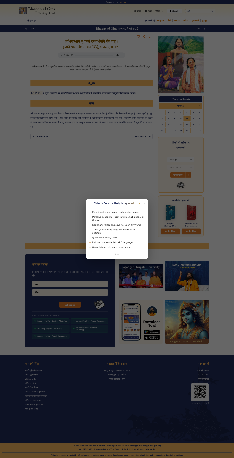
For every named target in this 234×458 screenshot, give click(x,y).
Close (117, 254)
